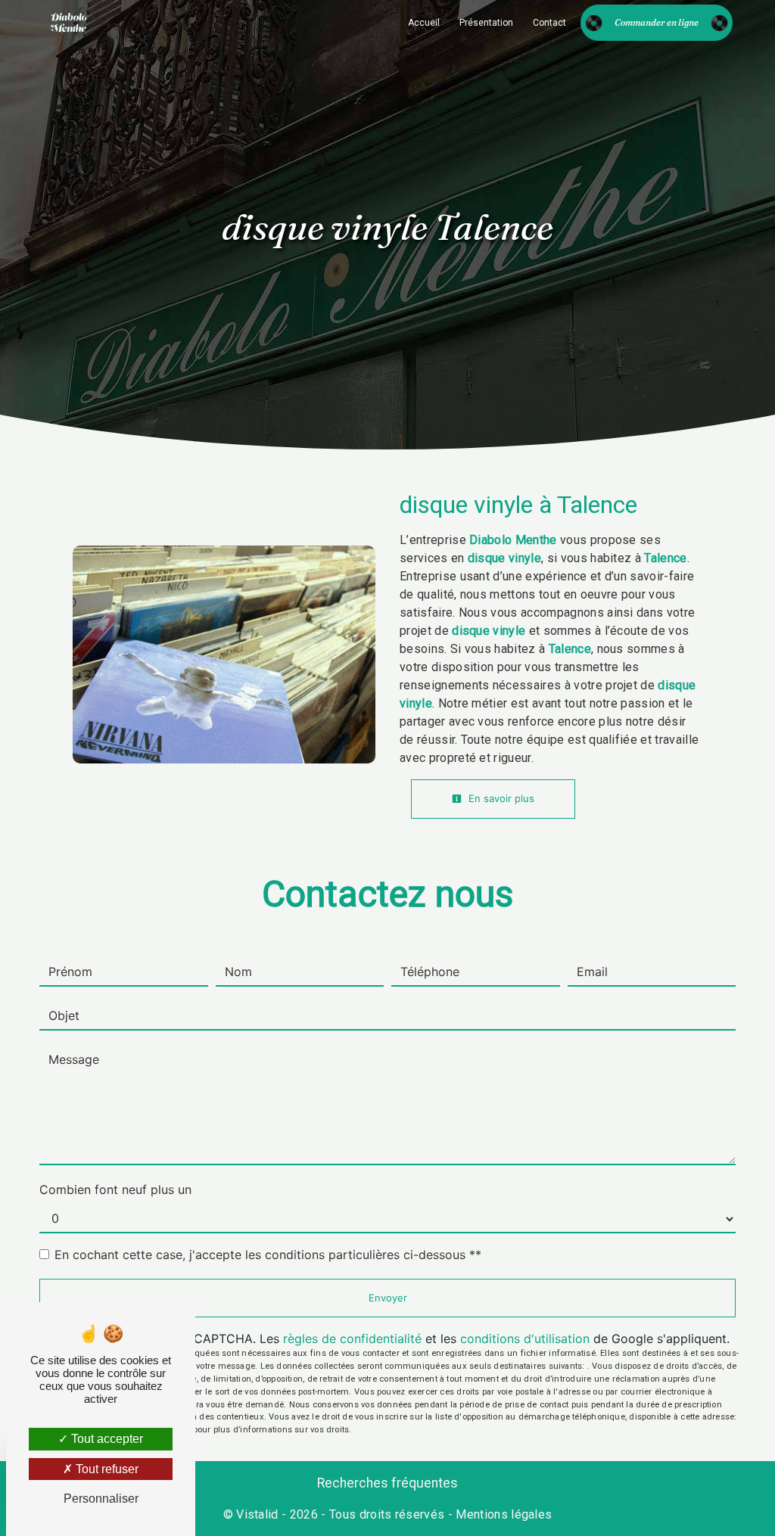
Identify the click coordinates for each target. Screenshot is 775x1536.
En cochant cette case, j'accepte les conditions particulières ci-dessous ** (267, 1254)
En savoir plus (499, 798)
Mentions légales (502, 1514)
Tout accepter (105, 1438)
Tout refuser (106, 1469)
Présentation (486, 22)
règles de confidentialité (352, 1338)
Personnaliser (101, 1498)
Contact (549, 22)
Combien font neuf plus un (115, 1189)
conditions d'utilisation (525, 1338)
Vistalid (257, 1514)
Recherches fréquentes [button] (387, 1483)
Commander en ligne (657, 22)
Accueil (424, 22)
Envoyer (388, 1298)
